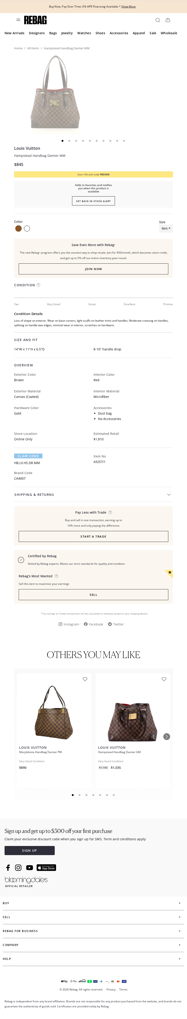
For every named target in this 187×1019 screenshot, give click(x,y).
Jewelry (67, 33)
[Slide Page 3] (86, 795)
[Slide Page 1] (73, 795)
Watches (84, 33)
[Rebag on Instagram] (18, 867)
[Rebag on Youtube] (30, 868)
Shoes (100, 33)
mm (165, 228)
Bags (53, 33)
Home (18, 48)
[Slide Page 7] (114, 795)
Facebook (96, 624)
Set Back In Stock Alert (93, 201)
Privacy (111, 989)
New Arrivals (14, 33)
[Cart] (167, 20)
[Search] (157, 20)
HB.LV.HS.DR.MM (27, 463)
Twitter (118, 624)
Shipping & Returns (34, 494)
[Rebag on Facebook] (9, 867)
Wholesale (169, 33)
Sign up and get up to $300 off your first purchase (58, 831)
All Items (33, 48)
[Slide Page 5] (100, 795)
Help (7, 959)
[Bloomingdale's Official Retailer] (26, 881)
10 (124, 141)
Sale (153, 33)
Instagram (71, 624)
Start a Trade (93, 536)
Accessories (119, 33)
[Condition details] (38, 284)
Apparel (139, 33)
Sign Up (29, 850)
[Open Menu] (18, 20)
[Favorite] (85, 679)
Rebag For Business (20, 931)
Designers (37, 33)
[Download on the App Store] (46, 867)
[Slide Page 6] (107, 795)
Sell (93, 595)
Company (11, 945)
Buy (6, 903)
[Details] (110, 512)
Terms (123, 989)
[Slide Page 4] (93, 795)
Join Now (93, 269)
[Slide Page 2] (80, 795)
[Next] (166, 736)
